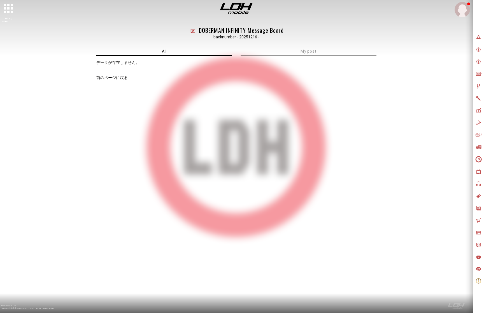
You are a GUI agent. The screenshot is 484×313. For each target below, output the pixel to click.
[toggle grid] (8, 8)
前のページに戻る (112, 77)
